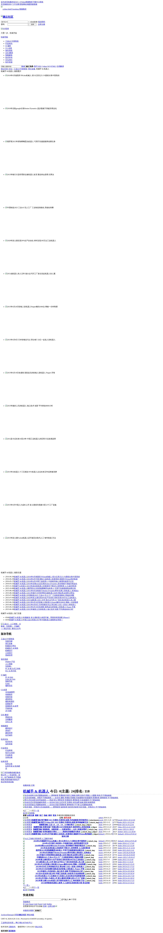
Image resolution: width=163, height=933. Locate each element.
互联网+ (8, 666)
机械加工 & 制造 (11, 648)
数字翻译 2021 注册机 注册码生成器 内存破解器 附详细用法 (64, 820)
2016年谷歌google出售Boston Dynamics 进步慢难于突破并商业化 (52, 584)
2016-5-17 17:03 (128, 843)
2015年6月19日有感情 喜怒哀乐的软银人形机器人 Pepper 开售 (51, 607)
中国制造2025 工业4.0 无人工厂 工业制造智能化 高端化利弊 (50, 595)
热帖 (45, 815)
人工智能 (8, 664)
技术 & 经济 (10, 753)
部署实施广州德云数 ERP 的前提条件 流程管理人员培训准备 (66, 827)
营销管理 (8, 655)
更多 (54, 815)
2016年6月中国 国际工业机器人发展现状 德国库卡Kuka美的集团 (52, 579)
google (101, 820)
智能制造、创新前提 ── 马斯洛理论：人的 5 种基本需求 (65, 829)
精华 (50, 815)
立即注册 (41, 24)
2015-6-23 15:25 (128, 864)
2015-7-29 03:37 (129, 857)
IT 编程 (8, 46)
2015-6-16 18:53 (128, 878)
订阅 (32, 785)
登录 (45, 906)
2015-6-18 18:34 (128, 873)
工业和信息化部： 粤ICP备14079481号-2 (16, 923)
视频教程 (29, 2)
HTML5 (53, 66)
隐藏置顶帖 (36, 820)
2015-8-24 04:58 (129, 853)
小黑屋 (16, 915)
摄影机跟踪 (9, 701)
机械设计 (8, 650)
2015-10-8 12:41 (128, 850)
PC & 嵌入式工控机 (12, 669)
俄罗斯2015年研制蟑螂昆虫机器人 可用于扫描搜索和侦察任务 (51, 588)
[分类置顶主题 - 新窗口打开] (27, 825)
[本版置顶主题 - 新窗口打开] (27, 834)
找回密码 (41, 22)
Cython (44, 66)
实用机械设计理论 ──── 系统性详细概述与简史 (61, 832)
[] (20, 577)
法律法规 (8, 757)
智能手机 (8, 681)
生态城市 (8, 735)
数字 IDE (37, 66)
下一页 (36, 811)
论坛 (8, 60)
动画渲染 (8, 697)
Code (44, 904)
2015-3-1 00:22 (128, 829)
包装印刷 (8, 641)
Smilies (49, 904)
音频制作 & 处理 (11, 706)
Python (23, 2)
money (101, 829)
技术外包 (8, 57)
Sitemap (10, 915)
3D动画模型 (10, 692)
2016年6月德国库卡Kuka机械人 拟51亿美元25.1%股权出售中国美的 (53, 577)
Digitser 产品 (10, 662)
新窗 (25, 815)
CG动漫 (4, 690)
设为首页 (4, 2)
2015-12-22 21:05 (128, 827)
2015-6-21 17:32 (128, 866)
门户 (14, 4)
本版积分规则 (28, 910)
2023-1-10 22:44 (129, 820)
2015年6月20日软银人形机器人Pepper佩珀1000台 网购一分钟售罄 (52, 602)
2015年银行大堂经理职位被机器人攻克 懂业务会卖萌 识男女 (51, 593)
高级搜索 (33, 4)
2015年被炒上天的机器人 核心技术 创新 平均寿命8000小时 (50, 609)
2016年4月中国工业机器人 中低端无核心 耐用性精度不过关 (50, 581)
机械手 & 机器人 (20, 577)
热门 (41, 815)
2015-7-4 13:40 (127, 860)
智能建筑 (8, 55)
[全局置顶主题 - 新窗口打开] (27, 820)
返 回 (25, 813)
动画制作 (8, 694)
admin (101, 818)
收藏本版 (27, 785)
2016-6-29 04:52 (130, 834)
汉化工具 (8, 722)
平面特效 (8, 708)
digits (100, 825)
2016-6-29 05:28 (130, 841)
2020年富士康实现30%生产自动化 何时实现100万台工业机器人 (51, 598)
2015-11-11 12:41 (128, 848)
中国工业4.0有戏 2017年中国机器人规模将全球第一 (43, 620)
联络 (41, 2)
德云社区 (4, 69)
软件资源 (8, 62)
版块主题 (65, 836)
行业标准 (8, 755)
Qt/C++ (18, 2)
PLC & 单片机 (10, 671)
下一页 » (26, 885)
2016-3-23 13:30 (128, 846)
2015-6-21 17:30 (128, 869)
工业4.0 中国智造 (12, 41)
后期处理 (8, 704)
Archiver (4, 915)
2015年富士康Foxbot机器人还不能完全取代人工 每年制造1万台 (60, 880)
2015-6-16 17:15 (128, 880)
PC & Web (9, 677)
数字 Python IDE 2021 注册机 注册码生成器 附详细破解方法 (64, 822)
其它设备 (31, 69)
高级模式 (26, 902)
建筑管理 (8, 733)
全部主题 (30, 815)
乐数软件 (12, 927)
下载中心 (36, 2)
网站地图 (26, 4)
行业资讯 (8, 43)
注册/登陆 (19, 4)
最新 (37, 815)
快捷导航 (4, 37)
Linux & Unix (10, 679)
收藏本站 (11, 2)
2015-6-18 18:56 (128, 871)
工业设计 (8, 653)
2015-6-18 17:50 (128, 876)
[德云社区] (7, 16)
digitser (120, 832)
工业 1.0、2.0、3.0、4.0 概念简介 (61, 825)
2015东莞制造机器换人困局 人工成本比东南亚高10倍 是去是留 (65, 883)
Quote (40, 904)
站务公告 (8, 764)
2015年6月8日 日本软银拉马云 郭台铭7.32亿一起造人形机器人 (51, 605)
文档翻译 (60, 66)
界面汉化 (8, 717)
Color (27, 904)
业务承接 (8, 744)
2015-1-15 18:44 (129, 832)
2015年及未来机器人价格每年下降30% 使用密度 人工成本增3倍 (51, 586)
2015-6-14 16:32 (128, 883)
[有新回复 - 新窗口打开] (24, 841)
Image (31, 904)
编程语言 (8, 686)
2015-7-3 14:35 (127, 862)
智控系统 (8, 50)
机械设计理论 (10, 646)
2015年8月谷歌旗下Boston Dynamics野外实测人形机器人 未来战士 (53, 591)
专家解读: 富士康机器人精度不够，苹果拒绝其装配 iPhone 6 (46, 617)
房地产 (8, 730)
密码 (2, 24)
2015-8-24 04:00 (129, 855)
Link (35, 904)
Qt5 (48, 66)
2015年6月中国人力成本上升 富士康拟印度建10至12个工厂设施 (60, 878)
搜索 (23, 66)
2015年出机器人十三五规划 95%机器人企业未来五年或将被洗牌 (60, 876)
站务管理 (4, 761)
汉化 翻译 (9, 53)
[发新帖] (31, 813)
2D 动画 (8, 711)
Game (7, 683)
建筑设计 (8, 728)
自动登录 (33, 22)
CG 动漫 (8, 48)
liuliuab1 (102, 834)
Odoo (101, 827)
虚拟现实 (8, 699)
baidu (101, 822)
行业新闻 (8, 750)
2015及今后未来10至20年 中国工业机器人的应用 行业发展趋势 (60, 873)
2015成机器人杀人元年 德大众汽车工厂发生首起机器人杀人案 (51, 600)
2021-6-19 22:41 (128, 825)
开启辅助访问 (6, 4)
